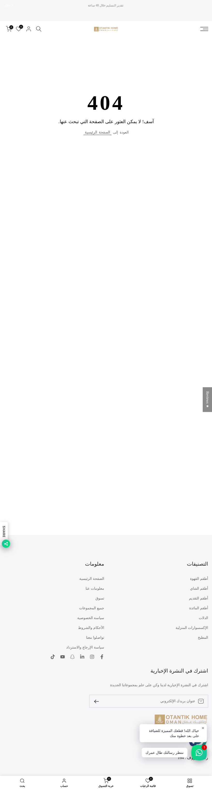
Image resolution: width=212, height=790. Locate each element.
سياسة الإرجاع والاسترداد (85, 647)
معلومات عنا (95, 588)
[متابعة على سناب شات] (72, 657)
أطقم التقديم (198, 598)
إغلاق (202, 5)
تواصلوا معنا (95, 637)
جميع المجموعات (91, 608)
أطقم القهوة (199, 579)
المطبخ (203, 637)
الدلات (203, 618)
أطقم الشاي (199, 588)
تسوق (99, 598)
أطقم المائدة (198, 608)
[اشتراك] (98, 701)
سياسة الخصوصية (90, 618)
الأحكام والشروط (91, 628)
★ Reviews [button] (207, 399)
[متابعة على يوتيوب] (62, 657)
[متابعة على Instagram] (92, 657)
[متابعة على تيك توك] (52, 657)
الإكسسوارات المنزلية (192, 628)
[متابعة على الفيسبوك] (102, 657)
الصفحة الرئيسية (97, 132)
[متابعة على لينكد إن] (82, 657)
